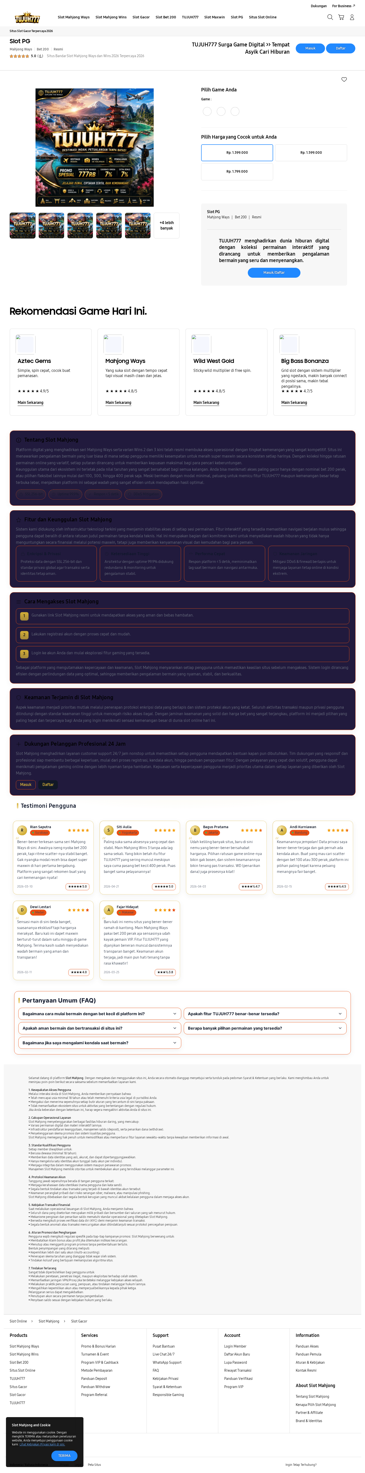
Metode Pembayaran (96, 1370)
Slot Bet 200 (19, 1362)
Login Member (235, 1346)
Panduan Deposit (94, 1379)
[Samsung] (27, 17)
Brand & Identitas (309, 1421)
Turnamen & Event (95, 1354)
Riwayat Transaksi (238, 1370)
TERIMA (64, 1456)
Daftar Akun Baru (237, 1354)
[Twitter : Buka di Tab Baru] (333, 1465)
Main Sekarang (30, 402)
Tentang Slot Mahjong (312, 1397)
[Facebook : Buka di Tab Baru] (323, 1465)
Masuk (310, 48)
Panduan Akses (307, 1346)
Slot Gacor (18, 1395)
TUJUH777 (17, 1379)
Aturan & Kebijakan (310, 1362)
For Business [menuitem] (341, 6)
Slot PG (20, 41)
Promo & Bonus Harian (98, 1346)
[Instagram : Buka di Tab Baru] (343, 1465)
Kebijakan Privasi (166, 1379)
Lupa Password (235, 1362)
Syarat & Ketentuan (167, 1387)
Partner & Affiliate (309, 1413)
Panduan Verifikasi (238, 1379)
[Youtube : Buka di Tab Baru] (352, 1465)
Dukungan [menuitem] (319, 6)
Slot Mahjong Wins (24, 1354)
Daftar (341, 48)
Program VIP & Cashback (99, 1362)
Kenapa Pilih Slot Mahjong (316, 1405)
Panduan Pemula (308, 1354)
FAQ (156, 1370)
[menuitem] (74, 17)
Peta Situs (94, 1465)
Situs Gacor (18, 1387)
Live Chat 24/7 (164, 1354)
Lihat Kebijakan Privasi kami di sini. (42, 1444)
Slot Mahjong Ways (24, 1346)
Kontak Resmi (306, 1370)
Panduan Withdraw (95, 1387)
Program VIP (233, 1387)
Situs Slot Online (22, 1370)
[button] (341, 17)
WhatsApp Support (167, 1362)
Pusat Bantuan (164, 1346)
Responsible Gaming (168, 1395)
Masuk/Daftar (274, 273)
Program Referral (94, 1395)
